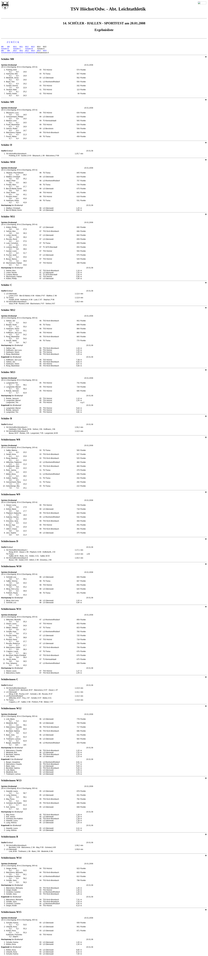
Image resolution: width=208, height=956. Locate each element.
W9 (8, 51)
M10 (15, 47)
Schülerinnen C (19, 53)
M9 (8, 47)
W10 (15, 51)
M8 (2, 47)
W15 (45, 51)
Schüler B (29, 49)
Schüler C (17, 49)
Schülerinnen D (7, 53)
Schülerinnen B (31, 53)
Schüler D (5, 49)
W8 (2, 51)
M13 (33, 47)
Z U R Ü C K (13, 42)
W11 (21, 51)
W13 (33, 51)
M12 (27, 47)
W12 (27, 51)
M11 (21, 47)
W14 (39, 51)
